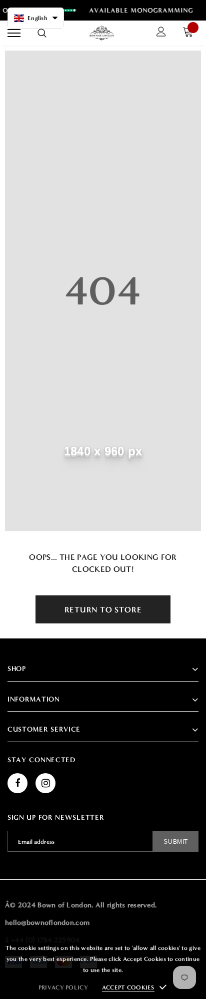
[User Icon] (161, 33)
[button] (36, 18)
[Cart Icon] (190, 33)
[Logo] (102, 33)
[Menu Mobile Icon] (14, 33)
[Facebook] (18, 783)
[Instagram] (46, 783)
